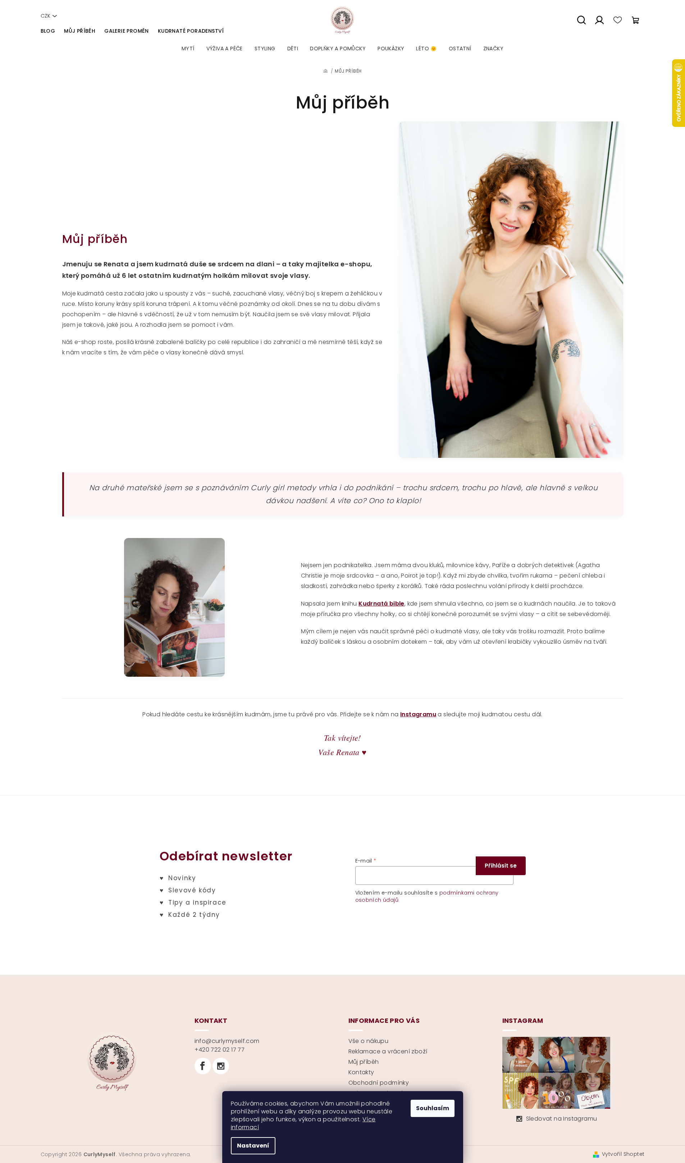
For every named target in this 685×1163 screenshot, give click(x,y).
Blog (48, 31)
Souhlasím (432, 1108)
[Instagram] (221, 1066)
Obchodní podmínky (378, 1083)
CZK (45, 15)
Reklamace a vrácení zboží (388, 1051)
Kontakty (361, 1072)
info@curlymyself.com (227, 1041)
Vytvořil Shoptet (623, 1154)
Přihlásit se (501, 865)
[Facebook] (203, 1066)
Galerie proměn (126, 31)
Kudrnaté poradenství (191, 31)
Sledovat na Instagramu (561, 1118)
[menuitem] (188, 48)
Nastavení (253, 1145)
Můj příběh (79, 31)
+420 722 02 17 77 (220, 1049)
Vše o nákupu (368, 1041)
